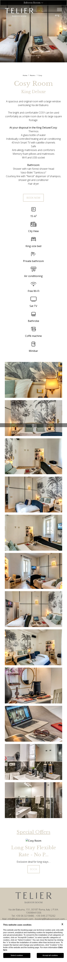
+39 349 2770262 (45, 915)
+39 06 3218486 (25, 915)
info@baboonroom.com (20, 918)
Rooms (32, 75)
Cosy (40, 75)
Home (25, 75)
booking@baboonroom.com (50, 918)
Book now (33, 197)
